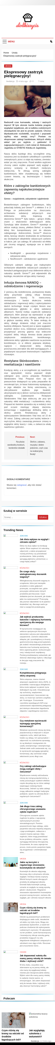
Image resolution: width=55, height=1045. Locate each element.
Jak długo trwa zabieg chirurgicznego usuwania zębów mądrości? (32, 809)
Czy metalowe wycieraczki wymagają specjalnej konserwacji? (33, 723)
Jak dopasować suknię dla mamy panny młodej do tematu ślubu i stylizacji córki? (35, 958)
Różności (24, 568)
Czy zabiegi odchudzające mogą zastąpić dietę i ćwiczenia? (33, 769)
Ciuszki (23, 952)
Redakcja (10, 81)
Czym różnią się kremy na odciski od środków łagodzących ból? (33, 910)
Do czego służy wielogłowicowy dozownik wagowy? (33, 574)
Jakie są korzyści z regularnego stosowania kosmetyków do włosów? (32, 865)
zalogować (22, 485)
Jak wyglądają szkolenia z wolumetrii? (37, 1033)
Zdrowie (24, 536)
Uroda (8, 66)
